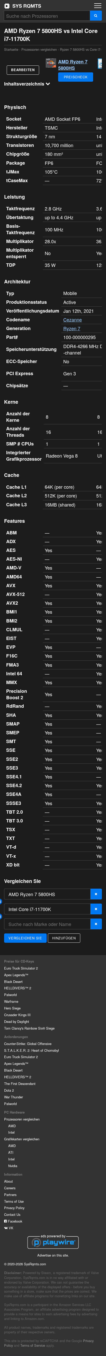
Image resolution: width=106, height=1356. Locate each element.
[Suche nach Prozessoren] (96, 16)
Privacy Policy (14, 1207)
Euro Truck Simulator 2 (21, 968)
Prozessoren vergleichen (39, 49)
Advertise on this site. (53, 1255)
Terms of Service (32, 1345)
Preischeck (76, 76)
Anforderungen (16, 1036)
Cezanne (72, 319)
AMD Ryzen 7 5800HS (72, 64)
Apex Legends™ (16, 974)
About (8, 1181)
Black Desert (13, 981)
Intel (11, 1132)
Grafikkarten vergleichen (21, 1138)
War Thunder (13, 1096)
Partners (10, 1194)
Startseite (22, 6)
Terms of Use (14, 1201)
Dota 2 (9, 1090)
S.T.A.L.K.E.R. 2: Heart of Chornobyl (31, 1050)
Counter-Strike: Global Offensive (27, 1043)
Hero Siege (12, 1008)
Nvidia (12, 1165)
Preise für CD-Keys (19, 961)
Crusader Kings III (17, 1014)
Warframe (11, 1001)
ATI (10, 1152)
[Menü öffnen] (98, 6)
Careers (9, 1187)
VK (10, 1227)
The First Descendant (20, 1083)
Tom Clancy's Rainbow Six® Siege (29, 1028)
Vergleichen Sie (25, 938)
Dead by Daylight (16, 1021)
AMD (12, 1125)
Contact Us (12, 1214)
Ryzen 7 (71, 328)
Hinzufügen (64, 938)
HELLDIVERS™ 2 (17, 988)
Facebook (14, 1221)
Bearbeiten (23, 70)
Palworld (10, 994)
